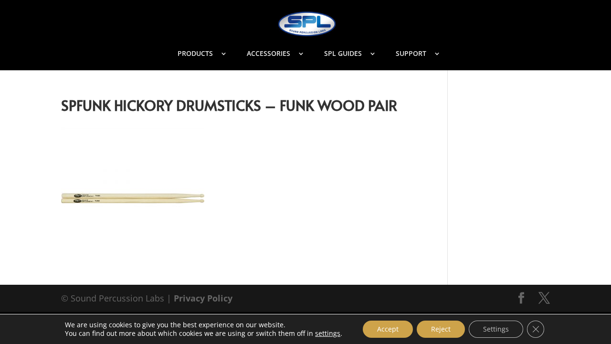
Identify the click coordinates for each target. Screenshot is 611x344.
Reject (441, 328)
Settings (496, 328)
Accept (388, 328)
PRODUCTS (195, 54)
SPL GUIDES (343, 54)
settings (327, 333)
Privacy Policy (203, 298)
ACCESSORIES (268, 54)
